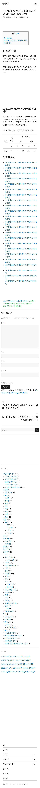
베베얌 (5, 4)
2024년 (6, 306)
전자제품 (8, 592)
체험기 (5, 630)
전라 (6, 511)
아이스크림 (10, 560)
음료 (6, 579)
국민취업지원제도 (11, 633)
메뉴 (35, 4)
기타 (4, 536)
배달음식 (10, 584)
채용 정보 (6, 622)
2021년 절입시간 (11, 476)
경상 (6, 503)
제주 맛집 (8, 544)
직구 (6, 598)
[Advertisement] (20, 26)
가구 (6, 554)
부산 (6, 506)
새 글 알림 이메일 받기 (7, 383)
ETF (8, 525)
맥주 (6, 568)
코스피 (9, 533)
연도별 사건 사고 (8, 611)
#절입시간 (28, 303)
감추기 (17, 33)
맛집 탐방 (6, 538)
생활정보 (6, 546)
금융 (4, 519)
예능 (4, 614)
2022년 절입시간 (11, 479)
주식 (6, 522)
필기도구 (8, 606)
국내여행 (6, 501)
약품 (6, 576)
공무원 (7, 625)
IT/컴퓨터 (6, 490)
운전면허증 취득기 (11, 638)
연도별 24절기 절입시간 (13, 487)
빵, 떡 (7, 571)
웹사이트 (3, 371)
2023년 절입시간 (11, 482)
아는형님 (8, 619)
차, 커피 (7, 600)
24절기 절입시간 (21, 301)
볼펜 (8, 608)
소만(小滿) (8, 38)
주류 (6, 595)
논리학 (7, 498)
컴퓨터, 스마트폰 (10, 603)
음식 (6, 581)
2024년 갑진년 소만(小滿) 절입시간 (15, 40)
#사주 (18, 303)
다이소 (7, 563)
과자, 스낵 (8, 557)
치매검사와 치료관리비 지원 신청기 (16, 643)
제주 (6, 514)
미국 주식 (10, 528)
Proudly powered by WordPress (17, 784)
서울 (6, 509)
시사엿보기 (6, 549)
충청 (6, 517)
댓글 (3, 323)
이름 (2, 352)
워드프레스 (8, 492)
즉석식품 (10, 587)
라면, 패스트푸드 (10, 565)
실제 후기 (6, 552)
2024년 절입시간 (9, 301)
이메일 (3, 361)
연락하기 (6, 750)
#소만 (22, 303)
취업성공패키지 (10, 641)
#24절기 (32, 301)
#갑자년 (6, 303)
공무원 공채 (11, 627)
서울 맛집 (8, 541)
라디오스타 (8, 616)
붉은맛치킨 (9, 17)
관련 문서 (7, 43)
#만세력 (12, 303)
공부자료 (6, 495)
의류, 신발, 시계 (10, 590)
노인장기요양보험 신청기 (13, 635)
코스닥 (9, 530)
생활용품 (8, 573)
